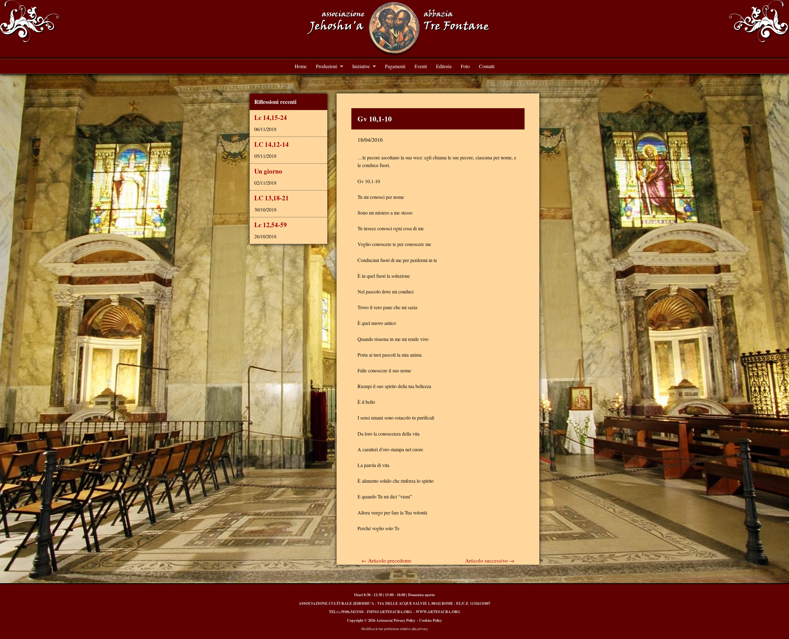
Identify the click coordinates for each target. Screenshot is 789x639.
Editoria (444, 66)
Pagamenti (395, 66)
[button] (329, 66)
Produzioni (326, 66)
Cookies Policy (430, 620)
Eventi (421, 66)
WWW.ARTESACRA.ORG (438, 611)
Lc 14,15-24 (270, 117)
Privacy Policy (404, 620)
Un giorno (268, 171)
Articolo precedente (386, 560)
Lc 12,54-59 (270, 224)
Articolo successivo (489, 560)
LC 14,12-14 (271, 144)
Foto (465, 66)
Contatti (486, 66)
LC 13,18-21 (271, 198)
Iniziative (361, 66)
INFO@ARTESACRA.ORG (389, 611)
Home (301, 66)
